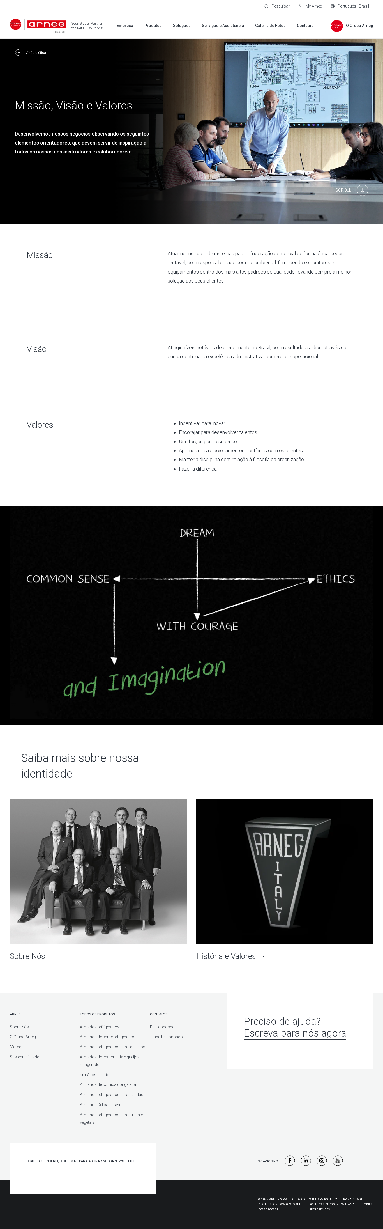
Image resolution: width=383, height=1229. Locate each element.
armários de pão (94, 1074)
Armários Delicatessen (100, 1104)
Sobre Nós (19, 1027)
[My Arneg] (310, 6)
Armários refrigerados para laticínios (112, 1047)
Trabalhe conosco (166, 1037)
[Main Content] (351, 190)
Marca (15, 1047)
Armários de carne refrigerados (107, 1037)
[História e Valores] (284, 880)
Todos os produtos (97, 1014)
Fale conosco (162, 1027)
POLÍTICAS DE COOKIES (326, 1204)
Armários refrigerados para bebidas (111, 1094)
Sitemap (315, 1199)
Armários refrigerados (99, 1027)
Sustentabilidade (24, 1057)
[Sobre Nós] (98, 880)
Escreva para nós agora (295, 1033)
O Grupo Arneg (23, 1037)
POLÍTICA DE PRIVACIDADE (343, 1199)
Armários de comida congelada (108, 1084)
